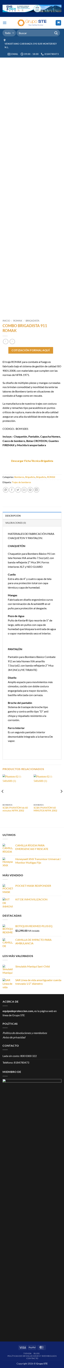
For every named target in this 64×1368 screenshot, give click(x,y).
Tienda (27, 1353)
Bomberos (19, 477)
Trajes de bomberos (21, 482)
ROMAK (17, 320)
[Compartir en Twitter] (18, 490)
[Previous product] (12, 341)
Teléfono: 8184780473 (16, 1062)
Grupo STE (18, 1015)
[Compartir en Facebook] (12, 490)
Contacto (32, 1358)
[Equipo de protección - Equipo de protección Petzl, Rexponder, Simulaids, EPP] (32, 23)
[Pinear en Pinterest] (30, 490)
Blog (37, 1353)
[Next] (61, 798)
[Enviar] (56, 33)
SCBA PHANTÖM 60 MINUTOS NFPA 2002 (45, 809)
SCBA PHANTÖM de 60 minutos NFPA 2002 (15, 809)
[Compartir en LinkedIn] (36, 490)
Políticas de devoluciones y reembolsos (32, 1356)
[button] (5, 23)
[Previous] (3, 798)
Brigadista (32, 320)
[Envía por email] (24, 490)
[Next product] (5, 341)
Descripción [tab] (13, 515)
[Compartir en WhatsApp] (6, 490)
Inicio (6, 320)
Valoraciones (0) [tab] (15, 522)
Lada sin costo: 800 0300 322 (20, 1055)
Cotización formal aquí (31, 350)
